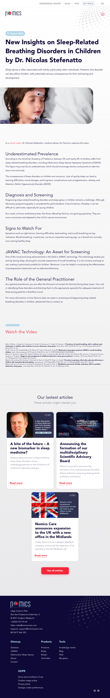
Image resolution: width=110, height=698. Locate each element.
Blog (67, 4)
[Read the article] (30, 450)
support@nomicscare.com (31, 629)
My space (88, 4)
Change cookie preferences (30, 688)
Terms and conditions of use (30, 677)
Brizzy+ (44, 655)
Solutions (15, 648)
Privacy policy (24, 684)
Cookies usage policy (27, 681)
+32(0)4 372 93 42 (19, 622)
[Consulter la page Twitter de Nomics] (98, 691)
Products (45, 648)
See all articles (55, 571)
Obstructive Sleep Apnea (22, 655)
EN (102, 4)
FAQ (77, 4)
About (13, 658)
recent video (15, 143)
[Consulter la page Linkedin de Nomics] (95, 691)
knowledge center (50, 4)
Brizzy (43, 651)
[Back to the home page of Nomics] (13, 14)
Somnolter (45, 658)
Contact (14, 662)
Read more (16, 483)
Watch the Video (21, 332)
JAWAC (14, 651)
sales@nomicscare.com (26, 625)
